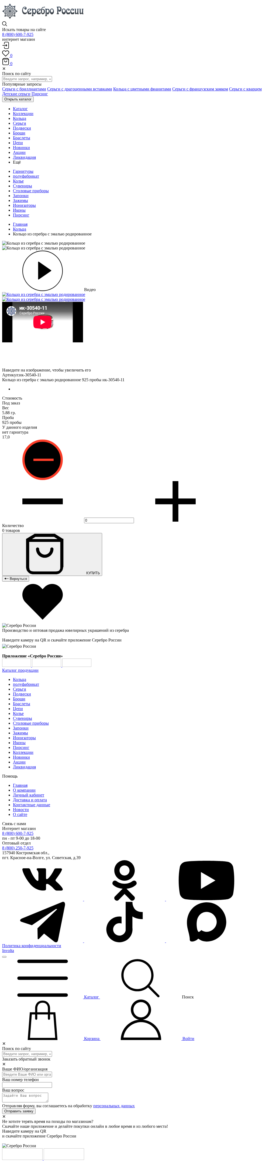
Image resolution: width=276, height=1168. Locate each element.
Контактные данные (31, 804)
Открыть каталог (18, 99)
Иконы (19, 210)
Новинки (21, 757)
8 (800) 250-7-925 (17, 848)
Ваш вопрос (13, 1090)
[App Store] (47, 665)
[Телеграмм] (43, 941)
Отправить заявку (18, 1111)
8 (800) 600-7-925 (17, 34)
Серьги (19, 689)
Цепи (18, 708)
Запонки (21, 195)
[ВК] (43, 899)
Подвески (22, 694)
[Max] (206, 941)
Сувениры (22, 186)
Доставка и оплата (30, 800)
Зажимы (20, 200)
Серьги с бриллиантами (24, 89)
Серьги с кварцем (245, 89)
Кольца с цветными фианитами (142, 89)
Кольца (19, 229)
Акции (19, 762)
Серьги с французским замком (200, 89)
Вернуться (18, 579)
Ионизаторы (24, 205)
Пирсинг (40, 94)
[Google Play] (17, 665)
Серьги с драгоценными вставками (79, 89)
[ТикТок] (125, 941)
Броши (19, 699)
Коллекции (23, 752)
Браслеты (21, 703)
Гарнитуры (23, 171)
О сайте (20, 814)
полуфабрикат (26, 176)
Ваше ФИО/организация (24, 1069)
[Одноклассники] (125, 899)
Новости (21, 809)
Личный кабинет (28, 795)
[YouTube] (206, 899)
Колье (18, 181)
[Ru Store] (76, 665)
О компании (24, 790)
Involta (8, 950)
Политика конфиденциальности (31, 945)
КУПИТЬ (92, 573)
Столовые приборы (31, 190)
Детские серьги (16, 94)
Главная (20, 224)
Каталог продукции (20, 670)
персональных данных (114, 1105)
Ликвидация (24, 767)
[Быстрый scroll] (4, 957)
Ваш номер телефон (20, 1079)
